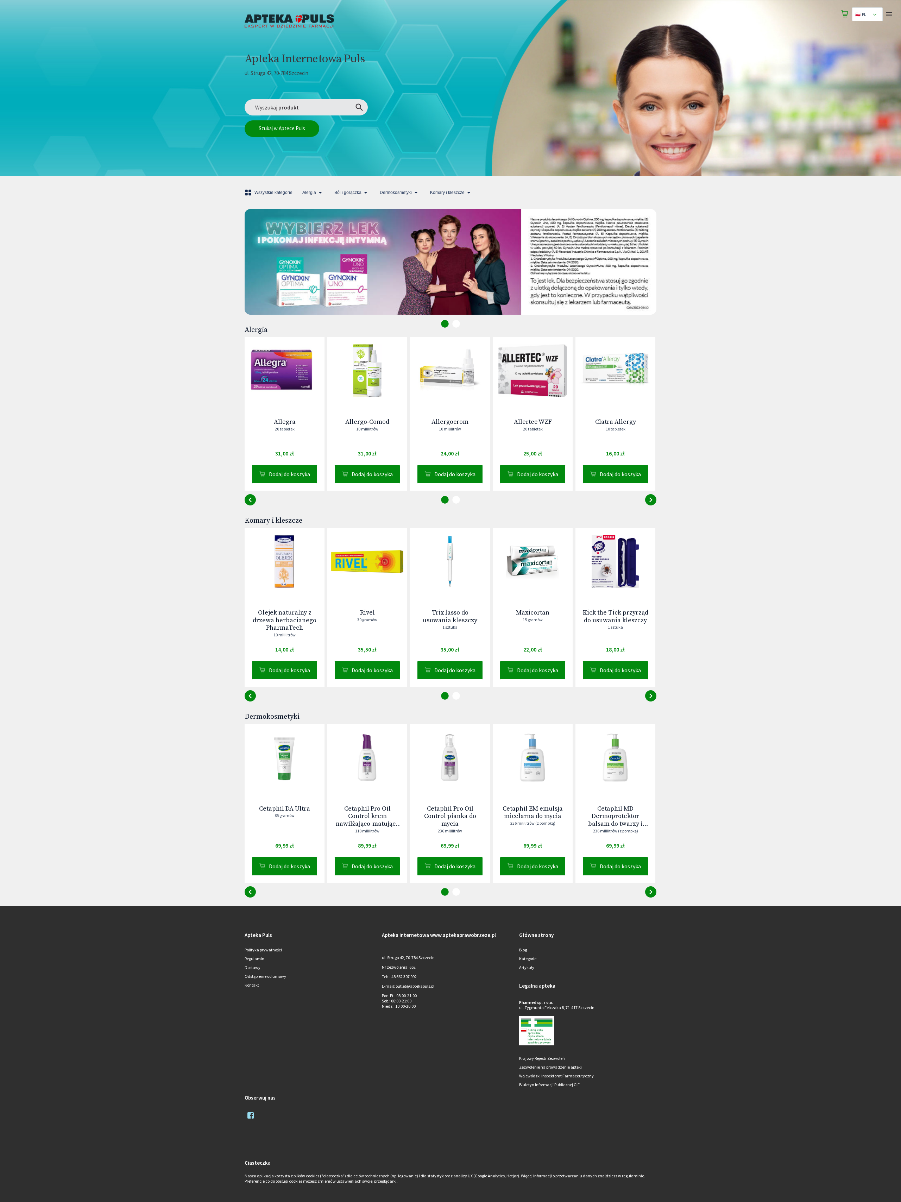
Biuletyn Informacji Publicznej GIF (549, 1084)
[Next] (646, 269)
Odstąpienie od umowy (265, 976)
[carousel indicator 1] (444, 323)
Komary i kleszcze (447, 192)
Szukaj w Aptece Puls (282, 128)
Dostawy (252, 967)
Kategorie (527, 958)
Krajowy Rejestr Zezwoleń (542, 1058)
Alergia (309, 192)
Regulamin (254, 958)
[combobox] (867, 14)
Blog (523, 949)
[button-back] (650, 499)
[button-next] (250, 499)
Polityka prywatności (263, 949)
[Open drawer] (889, 14)
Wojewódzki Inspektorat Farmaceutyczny (556, 1075)
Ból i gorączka (347, 192)
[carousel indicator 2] (456, 323)
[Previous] (255, 269)
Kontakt (252, 985)
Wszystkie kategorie (273, 192)
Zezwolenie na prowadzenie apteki (550, 1067)
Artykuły (526, 967)
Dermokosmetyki (396, 192)
